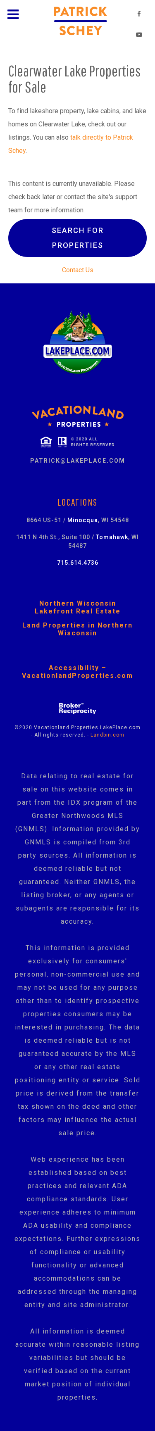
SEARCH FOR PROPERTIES (78, 238)
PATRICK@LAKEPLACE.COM (77, 460)
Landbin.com (107, 735)
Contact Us (77, 270)
